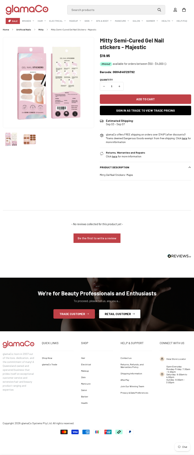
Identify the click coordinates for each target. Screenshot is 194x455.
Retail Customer (118, 314)
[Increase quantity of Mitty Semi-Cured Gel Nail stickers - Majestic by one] (120, 86)
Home (6, 29)
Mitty (41, 29)
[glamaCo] (27, 10)
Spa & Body (102, 20)
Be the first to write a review (97, 238)
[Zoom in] (86, 45)
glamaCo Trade (49, 364)
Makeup (73, 20)
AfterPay (124, 380)
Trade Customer (72, 314)
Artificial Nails (23, 29)
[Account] (175, 10)
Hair (40, 20)
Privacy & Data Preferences (134, 392)
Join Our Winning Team (132, 386)
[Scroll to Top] (185, 434)
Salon (136, 20)
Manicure (120, 20)
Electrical (56, 20)
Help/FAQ (182, 20)
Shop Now (47, 358)
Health (166, 20)
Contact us (126, 358)
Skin (86, 20)
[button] (184, 9)
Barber (150, 20)
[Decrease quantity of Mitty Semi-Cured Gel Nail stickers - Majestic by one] (104, 86)
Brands (26, 20)
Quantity (106, 79)
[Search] (159, 10)
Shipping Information (131, 373)
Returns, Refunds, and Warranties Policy (132, 365)
